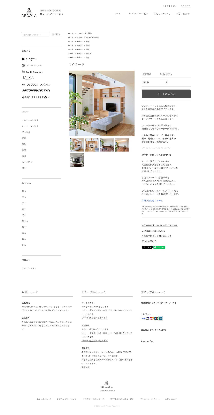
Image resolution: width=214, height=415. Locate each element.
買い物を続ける (149, 241)
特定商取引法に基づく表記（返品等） (160, 225)
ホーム (117, 13)
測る (88, 45)
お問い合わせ (182, 13)
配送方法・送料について (94, 399)
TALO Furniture (92, 37)
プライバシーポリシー (149, 399)
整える (89, 53)
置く (88, 49)
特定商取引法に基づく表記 (122, 399)
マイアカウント (169, 6)
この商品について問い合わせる (157, 236)
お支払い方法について (67, 399)
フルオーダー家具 (84, 33)
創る (88, 41)
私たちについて (161, 13)
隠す (88, 58)
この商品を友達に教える (153, 231)
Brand (80, 37)
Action (80, 41)
